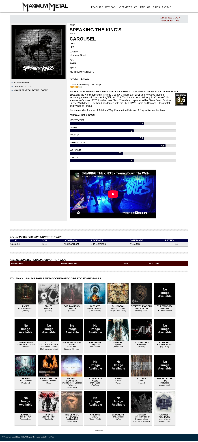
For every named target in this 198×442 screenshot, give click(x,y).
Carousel (15, 244)
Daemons (72, 308)
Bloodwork (141, 344)
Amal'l (141, 381)
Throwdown (164, 306)
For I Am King (72, 306)
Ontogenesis (95, 344)
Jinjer (25, 306)
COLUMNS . (140, 7)
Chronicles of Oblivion (25, 344)
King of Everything (25, 308)
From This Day (48, 378)
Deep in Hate (25, 342)
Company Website (24, 86)
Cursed (141, 414)
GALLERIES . (154, 7)
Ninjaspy (118, 342)
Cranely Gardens (164, 415)
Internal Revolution (95, 308)
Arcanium (95, 342)
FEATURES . (98, 7)
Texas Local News (95, 379)
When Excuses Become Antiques (72, 384)
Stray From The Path (71, 343)
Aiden (118, 378)
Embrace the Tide (164, 379)
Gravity (95, 417)
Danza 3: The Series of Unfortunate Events (48, 345)
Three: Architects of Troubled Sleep (141, 418)
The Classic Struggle (72, 415)
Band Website (21, 82)
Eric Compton (97, 84)
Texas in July (141, 342)
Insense (48, 414)
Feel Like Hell (72, 419)
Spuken (118, 344)
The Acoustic (118, 417)
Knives (118, 381)
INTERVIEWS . (126, 7)
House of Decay (164, 419)
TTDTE (48, 342)
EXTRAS (166, 7)
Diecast (95, 306)
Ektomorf (118, 414)
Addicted (164, 342)
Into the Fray (25, 417)
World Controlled (118, 308)
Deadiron (25, 414)
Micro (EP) (48, 308)
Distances (164, 383)
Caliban (95, 414)
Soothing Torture (49, 417)
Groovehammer (25, 381)
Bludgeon (118, 306)
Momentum (95, 383)
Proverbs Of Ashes (48, 381)
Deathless (164, 308)
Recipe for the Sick (164, 344)
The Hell (25, 378)
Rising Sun (71, 347)
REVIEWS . (111, 7)
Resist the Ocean (141, 306)
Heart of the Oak (141, 308)
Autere (141, 378)
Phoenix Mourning (72, 379)
